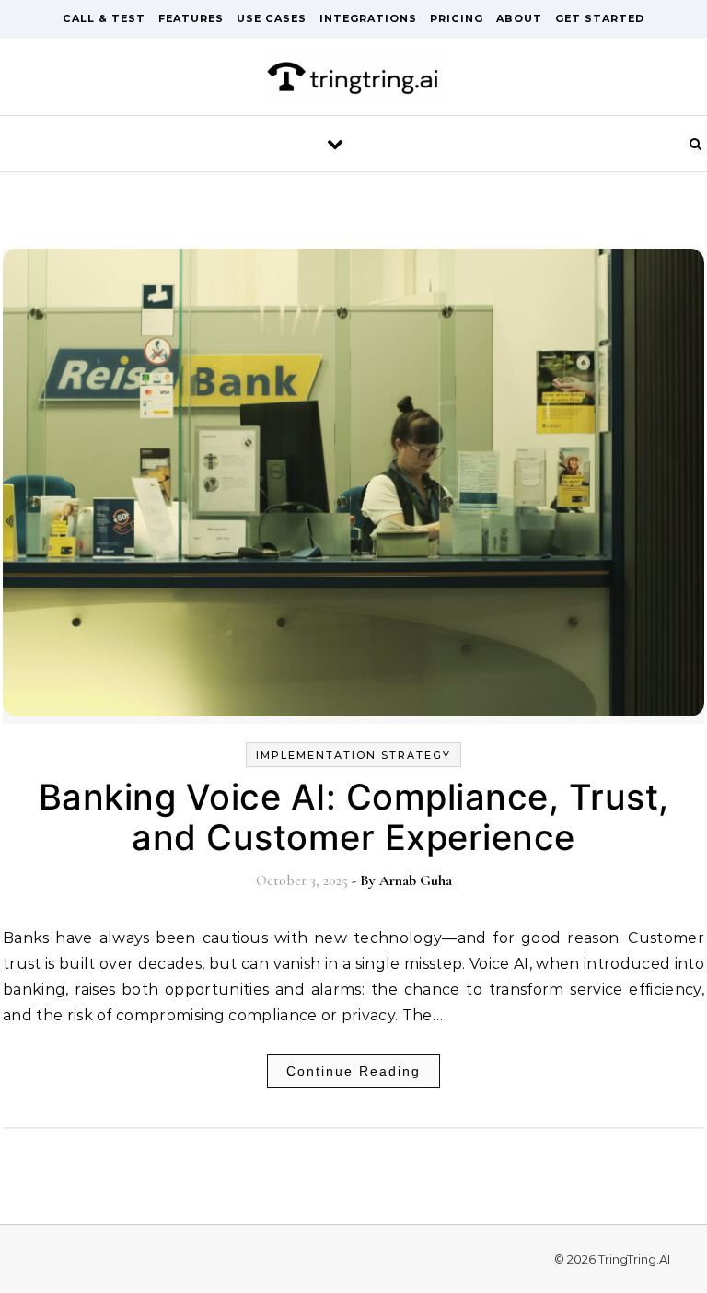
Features (191, 18)
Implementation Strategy (353, 755)
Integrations (368, 18)
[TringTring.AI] (353, 81)
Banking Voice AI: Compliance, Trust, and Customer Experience (354, 816)
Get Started (599, 18)
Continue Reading (353, 1071)
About (519, 18)
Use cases (272, 18)
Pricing (456, 18)
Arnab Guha (415, 880)
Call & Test (104, 18)
